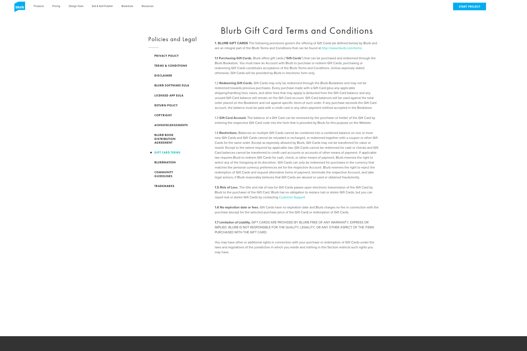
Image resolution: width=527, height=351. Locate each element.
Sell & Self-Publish (102, 6)
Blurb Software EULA (171, 85)
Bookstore (127, 6)
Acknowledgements (171, 125)
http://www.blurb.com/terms (342, 48)
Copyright (163, 115)
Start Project (469, 6)
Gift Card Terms (167, 152)
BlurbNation (165, 162)
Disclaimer (163, 75)
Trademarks (164, 186)
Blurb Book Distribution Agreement (165, 138)
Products (39, 6)
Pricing (56, 6)
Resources (148, 6)
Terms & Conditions (170, 65)
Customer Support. (292, 197)
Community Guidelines (163, 174)
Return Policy (166, 105)
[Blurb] (18, 8)
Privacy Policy (166, 56)
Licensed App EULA (168, 95)
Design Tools (76, 6)
